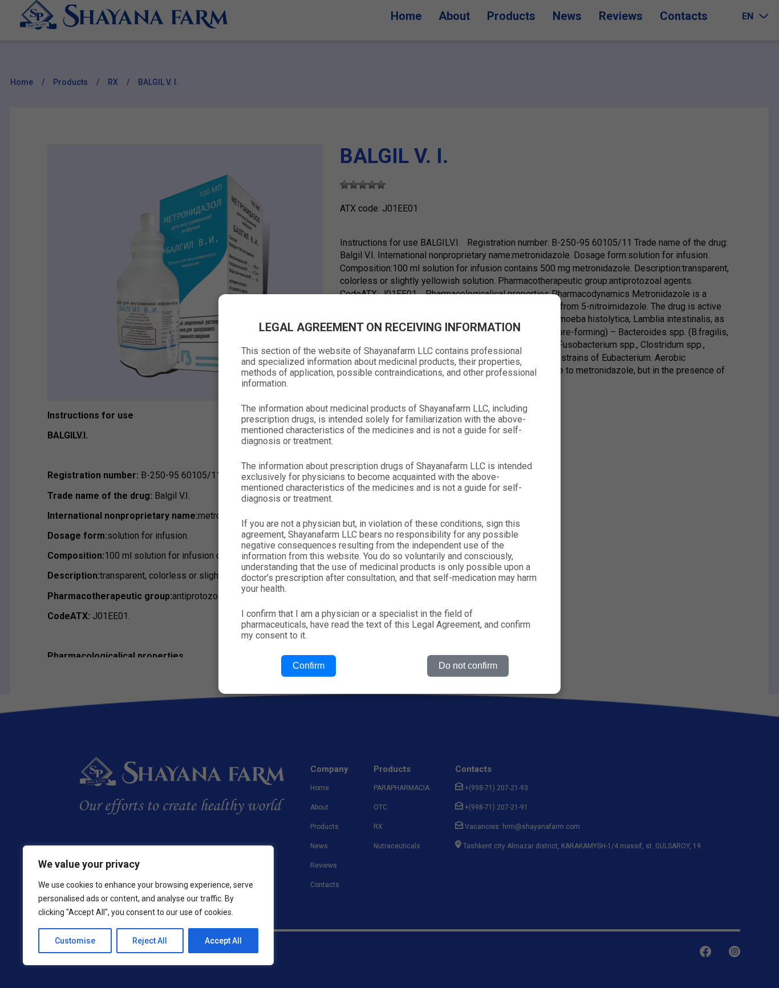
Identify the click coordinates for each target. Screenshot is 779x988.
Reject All (149, 940)
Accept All (223, 940)
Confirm (308, 665)
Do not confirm (468, 665)
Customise (75, 940)
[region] (148, 905)
